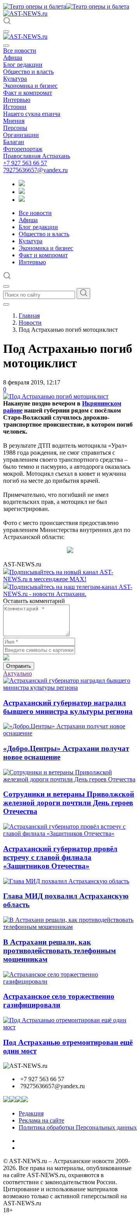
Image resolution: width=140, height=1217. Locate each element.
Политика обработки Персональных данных (78, 1127)
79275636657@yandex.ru (35, 170)
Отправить (18, 666)
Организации (21, 135)
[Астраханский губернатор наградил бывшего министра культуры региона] (70, 687)
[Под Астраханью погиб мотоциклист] (55, 396)
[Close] (6, 45)
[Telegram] (22, 184)
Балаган (13, 142)
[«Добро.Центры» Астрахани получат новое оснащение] (70, 733)
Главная (29, 315)
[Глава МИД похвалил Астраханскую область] (66, 881)
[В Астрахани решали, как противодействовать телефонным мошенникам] (70, 926)
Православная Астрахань (36, 156)
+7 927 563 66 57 (25, 163)
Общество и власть (28, 71)
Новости (30, 322)
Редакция (31, 1113)
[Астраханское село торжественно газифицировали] (70, 981)
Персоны (15, 128)
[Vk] (22, 199)
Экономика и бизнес (30, 85)
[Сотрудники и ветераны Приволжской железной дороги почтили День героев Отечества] (70, 779)
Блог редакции (22, 64)
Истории (14, 106)
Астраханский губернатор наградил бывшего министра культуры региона (68, 707)
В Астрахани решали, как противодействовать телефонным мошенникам (59, 950)
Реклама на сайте (41, 1120)
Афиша (12, 57)
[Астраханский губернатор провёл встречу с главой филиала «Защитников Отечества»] (70, 833)
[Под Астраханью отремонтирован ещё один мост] (70, 1027)
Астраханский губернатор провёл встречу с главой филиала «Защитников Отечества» (60, 857)
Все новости (19, 50)
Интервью (16, 99)
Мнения (13, 120)
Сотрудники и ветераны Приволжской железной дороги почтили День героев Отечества (68, 802)
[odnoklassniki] (22, 192)
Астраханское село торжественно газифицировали (58, 1000)
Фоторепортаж (22, 149)
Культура (15, 78)
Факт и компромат (27, 92)
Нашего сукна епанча (31, 113)
